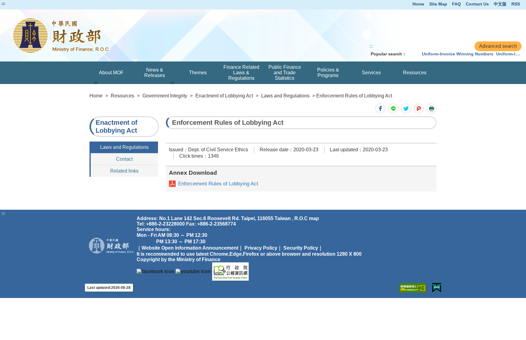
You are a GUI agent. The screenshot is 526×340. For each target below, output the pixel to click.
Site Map (438, 4)
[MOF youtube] (193, 271)
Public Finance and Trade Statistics (284, 73)
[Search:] (412, 53)
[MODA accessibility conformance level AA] (412, 288)
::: (3, 4)
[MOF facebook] (155, 271)
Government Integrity (164, 95)
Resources (414, 72)
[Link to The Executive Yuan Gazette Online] (230, 271)
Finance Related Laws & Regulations (241, 73)
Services (371, 72)
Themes (198, 72)
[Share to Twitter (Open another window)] (406, 108)
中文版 (500, 4)
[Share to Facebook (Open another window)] (380, 108)
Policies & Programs (328, 72)
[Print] (431, 108)
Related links (124, 171)
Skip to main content (22, 4)
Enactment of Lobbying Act (224, 95)
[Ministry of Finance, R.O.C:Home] (108, 35)
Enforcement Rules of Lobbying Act (218, 184)
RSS (515, 4)
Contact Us (477, 4)
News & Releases (154, 72)
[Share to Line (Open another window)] (393, 108)
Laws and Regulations (285, 95)
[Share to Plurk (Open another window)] (419, 108)
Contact (124, 159)
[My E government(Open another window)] (436, 288)
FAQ (456, 4)
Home (418, 4)
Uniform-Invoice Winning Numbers (457, 53)
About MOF (111, 72)
